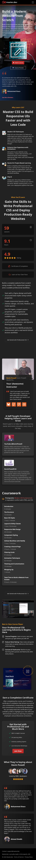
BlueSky (8, 404)
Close (33, 2)
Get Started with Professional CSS (17, 340)
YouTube (24, 404)
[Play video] (18, 37)
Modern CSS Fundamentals (23, 498)
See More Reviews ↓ (8, 97)
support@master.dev (13, 851)
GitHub (14, 404)
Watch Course (19, 62)
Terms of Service (19, 857)
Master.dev (9, 2)
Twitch (19, 404)
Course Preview (19, 68)
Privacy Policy (29, 857)
